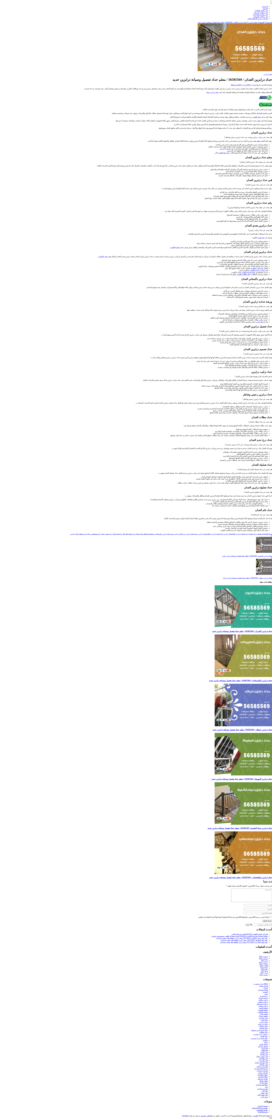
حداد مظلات (263, 1032)
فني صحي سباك (262, 1056)
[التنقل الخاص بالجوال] (271, 1)
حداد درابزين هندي (164, 534)
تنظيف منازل (263, 1016)
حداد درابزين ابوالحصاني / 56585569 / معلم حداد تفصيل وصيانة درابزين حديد (240, 877)
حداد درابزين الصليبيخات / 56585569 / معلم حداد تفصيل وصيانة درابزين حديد (240, 680)
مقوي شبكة (263, 1081)
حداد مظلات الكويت (244, 274)
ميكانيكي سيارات (262, 1085)
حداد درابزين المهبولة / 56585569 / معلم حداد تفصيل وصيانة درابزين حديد (242, 779)
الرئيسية (265, 6)
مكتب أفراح (263, 1083)
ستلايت (265, 1040)
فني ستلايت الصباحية (260, 15)
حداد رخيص (155, 534)
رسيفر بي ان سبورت (260, 1034)
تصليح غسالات (263, 1012)
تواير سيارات (263, 1018)
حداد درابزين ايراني (226, 534)
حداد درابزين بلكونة (213, 534)
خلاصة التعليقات (262, 1110)
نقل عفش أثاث (262, 1095)
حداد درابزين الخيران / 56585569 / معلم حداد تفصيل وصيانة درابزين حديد (242, 631)
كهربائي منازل (263, 1073)
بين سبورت (264, 996)
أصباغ (266, 988)
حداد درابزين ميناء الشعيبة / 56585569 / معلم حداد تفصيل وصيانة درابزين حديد (240, 828)
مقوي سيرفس (262, 1079)
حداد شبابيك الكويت (248, 272)
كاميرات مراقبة (262, 1066)
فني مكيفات (263, 1064)
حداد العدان (268, 534)
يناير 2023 (264, 960)
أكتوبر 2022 (264, 967)
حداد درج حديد (263, 1024)
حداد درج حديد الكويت (257, 270)
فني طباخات (263, 1058)
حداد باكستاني (103, 256)
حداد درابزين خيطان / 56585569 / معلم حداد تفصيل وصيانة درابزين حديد (242, 730)
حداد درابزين (267, 74)
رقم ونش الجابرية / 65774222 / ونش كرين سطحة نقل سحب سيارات (244, 942)
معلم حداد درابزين (76, 534)
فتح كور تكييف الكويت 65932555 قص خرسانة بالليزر (249, 934)
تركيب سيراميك (262, 1004)
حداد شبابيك (263, 1028)
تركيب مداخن (263, 1006)
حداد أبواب (264, 1020)
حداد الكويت (256, 117)
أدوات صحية (263, 986)
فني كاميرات (263, 1060)
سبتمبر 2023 (263, 958)
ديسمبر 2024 (263, 956)
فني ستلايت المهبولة (261, 17)
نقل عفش (264, 1093)
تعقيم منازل (263, 1014)
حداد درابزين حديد (200, 534)
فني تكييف (264, 1052)
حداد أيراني (260, 322)
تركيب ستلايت (263, 1002)
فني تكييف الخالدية (261, 10)
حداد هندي (261, 238)
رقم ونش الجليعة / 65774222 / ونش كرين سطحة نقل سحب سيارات (244, 940)
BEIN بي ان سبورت (261, 984)
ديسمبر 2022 (263, 963)
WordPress (185, 1116)
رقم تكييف (264, 1036)
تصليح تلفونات (263, 1010)
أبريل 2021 (264, 973)
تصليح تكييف (263, 1008)
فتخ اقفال (264, 1050)
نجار (266, 1087)
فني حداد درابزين (102, 534)
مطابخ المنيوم (263, 1077)
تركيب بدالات (263, 1000)
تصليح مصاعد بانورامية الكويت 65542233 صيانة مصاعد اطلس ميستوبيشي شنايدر (239, 936)
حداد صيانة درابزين (137, 534)
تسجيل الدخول (263, 1106)
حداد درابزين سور (176, 534)
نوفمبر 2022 (263, 965)
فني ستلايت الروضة (261, 12)
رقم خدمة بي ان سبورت (259, 1038)
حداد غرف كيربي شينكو (259, 1030)
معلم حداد (257, 141)
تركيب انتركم (263, 998)
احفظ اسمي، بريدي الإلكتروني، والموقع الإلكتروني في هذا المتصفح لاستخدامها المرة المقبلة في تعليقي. (233, 917)
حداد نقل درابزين (113, 534)
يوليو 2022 (264, 969)
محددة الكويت (175, 247)
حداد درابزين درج (188, 534)
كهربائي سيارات (262, 1071)
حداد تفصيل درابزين (258, 534)
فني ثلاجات (264, 1054)
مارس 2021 (263, 975)
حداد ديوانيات (263, 1026)
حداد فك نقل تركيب (125, 534)
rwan (270, 85)
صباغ (266, 1042)
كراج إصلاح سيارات (261, 1069)
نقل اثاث (265, 1091)
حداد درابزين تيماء (212, 92)
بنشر (266, 994)
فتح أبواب (264, 1048)
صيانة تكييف (263, 1044)
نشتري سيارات (262, 1089)
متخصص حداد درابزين (89, 534)
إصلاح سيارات (263, 990)
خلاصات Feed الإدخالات (260, 1108)
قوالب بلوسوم (206, 1116)
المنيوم (265, 992)
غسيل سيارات (263, 1046)
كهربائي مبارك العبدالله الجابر (257, 19)
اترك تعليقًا (234, 85)
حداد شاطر (147, 534)
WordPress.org (263, 1112)
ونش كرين (264, 1097)
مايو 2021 (264, 971)
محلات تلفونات (262, 1075)
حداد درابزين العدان (238, 534)
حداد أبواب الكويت (257, 268)
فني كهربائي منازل (261, 1062)
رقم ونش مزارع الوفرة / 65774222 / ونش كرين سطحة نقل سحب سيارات (242, 938)
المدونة (265, 8)
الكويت (255, 1116)
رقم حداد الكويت (224, 153)
